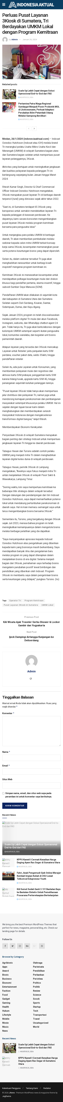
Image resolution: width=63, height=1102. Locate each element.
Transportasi (39, 1015)
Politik (36, 987)
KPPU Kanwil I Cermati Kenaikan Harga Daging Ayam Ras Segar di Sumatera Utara (38, 1061)
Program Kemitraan (34, 601)
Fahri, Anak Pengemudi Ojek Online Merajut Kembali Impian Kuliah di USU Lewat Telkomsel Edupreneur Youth (39, 876)
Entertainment (9, 987)
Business (7, 979)
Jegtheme (6, 1096)
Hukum (5, 1011)
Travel (36, 1019)
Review (36, 991)
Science (37, 995)
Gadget (6, 999)
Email (6, 765)
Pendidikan (39, 971)
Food (5, 995)
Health (5, 1007)
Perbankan (38, 975)
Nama (6, 751)
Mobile (5, 1019)
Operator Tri (15, 601)
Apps (4, 967)
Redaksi (47, 1088)
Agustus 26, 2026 (25, 883)
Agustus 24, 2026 (25, 899)
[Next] (34, 128)
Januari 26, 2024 (30, 39)
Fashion (6, 991)
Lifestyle (6, 1015)
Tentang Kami (32, 1088)
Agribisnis (7, 963)
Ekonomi (6, 983)
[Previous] (28, 128)
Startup (37, 1007)
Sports (36, 1003)
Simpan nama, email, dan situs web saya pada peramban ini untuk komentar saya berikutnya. (28, 795)
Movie (5, 1023)
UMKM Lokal (47, 605)
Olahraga (37, 963)
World (36, 1027)
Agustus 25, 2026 (26, 97)
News (5, 1031)
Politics (37, 983)
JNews (12, 1093)
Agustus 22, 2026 (26, 119)
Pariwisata (38, 967)
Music (5, 1027)
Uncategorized (40, 1023)
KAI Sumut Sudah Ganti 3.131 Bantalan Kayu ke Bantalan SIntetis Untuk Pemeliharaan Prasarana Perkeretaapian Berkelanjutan (39, 892)
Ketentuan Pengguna (11, 1088)
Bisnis (5, 975)
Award (5, 971)
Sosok (36, 999)
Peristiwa (38, 979)
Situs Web (7, 779)
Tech (35, 1011)
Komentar (8, 713)
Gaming (6, 1003)
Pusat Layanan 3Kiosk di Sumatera (21, 605)
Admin (14, 39)
